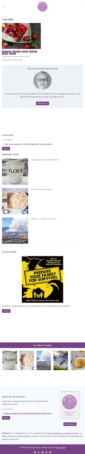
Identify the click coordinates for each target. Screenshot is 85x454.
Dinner (24, 51)
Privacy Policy (61, 447)
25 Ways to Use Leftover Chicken (42, 189)
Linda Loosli (7, 60)
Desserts (16, 51)
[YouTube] (50, 452)
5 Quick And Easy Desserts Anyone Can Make (15, 56)
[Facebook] (35, 452)
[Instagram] (42, 452)
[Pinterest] (46, 452)
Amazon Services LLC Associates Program (63, 433)
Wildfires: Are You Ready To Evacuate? (44, 219)
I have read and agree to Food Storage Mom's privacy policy (28, 144)
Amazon (6, 311)
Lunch (5, 53)
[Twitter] (38, 452)
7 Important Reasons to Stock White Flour (44, 160)
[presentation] (21, 36)
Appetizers (7, 51)
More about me (43, 103)
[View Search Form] (3, 6)
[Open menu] (81, 6)
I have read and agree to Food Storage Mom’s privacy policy (28, 413)
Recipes (12, 53)
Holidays (33, 51)
